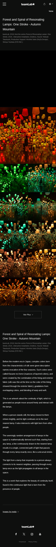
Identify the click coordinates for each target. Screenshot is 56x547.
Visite (51, 11)
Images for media (9, 512)
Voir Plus (27, 315)
